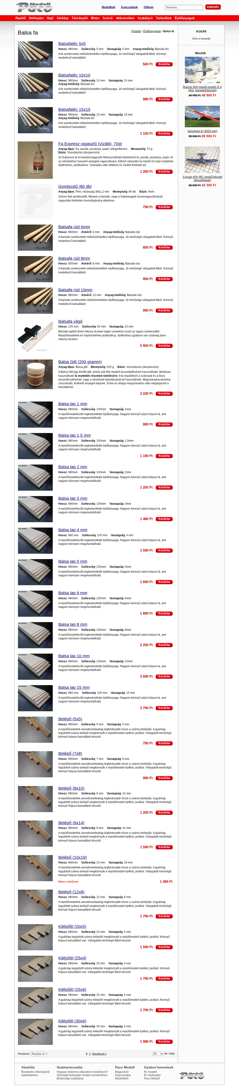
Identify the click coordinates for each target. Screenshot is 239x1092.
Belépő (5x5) (70, 719)
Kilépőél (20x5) (72, 926)
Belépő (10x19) (72, 857)
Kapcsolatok (129, 7)
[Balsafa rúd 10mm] (35, 301)
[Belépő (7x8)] (35, 764)
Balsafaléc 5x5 (72, 43)
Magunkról (122, 1072)
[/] (35, 202)
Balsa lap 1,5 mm (74, 435)
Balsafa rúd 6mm (74, 227)
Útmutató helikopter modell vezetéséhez (82, 1075)
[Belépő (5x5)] (35, 730)
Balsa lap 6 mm (72, 593)
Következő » (99, 1053)
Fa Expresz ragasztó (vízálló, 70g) (90, 143)
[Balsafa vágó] (35, 337)
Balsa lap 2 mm (72, 467)
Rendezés (24, 1053)
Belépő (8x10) (71, 788)
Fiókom (149, 7)
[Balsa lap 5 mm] (35, 572)
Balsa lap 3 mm (72, 498)
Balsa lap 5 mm (72, 561)
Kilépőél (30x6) (72, 1021)
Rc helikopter (152, 1075)
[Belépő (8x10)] (35, 799)
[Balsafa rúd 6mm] (35, 238)
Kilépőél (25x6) (72, 989)
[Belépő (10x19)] (35, 868)
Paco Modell (152, 1078)
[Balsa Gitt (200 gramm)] (35, 374)
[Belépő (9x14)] (35, 834)
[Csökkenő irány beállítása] (47, 1053)
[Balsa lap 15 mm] (35, 698)
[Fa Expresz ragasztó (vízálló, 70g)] (35, 160)
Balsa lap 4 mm (72, 530)
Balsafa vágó (70, 321)
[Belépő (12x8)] (35, 903)
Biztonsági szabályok (70, 1078)
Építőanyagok (152, 31)
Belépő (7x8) (70, 753)
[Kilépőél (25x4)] (35, 969)
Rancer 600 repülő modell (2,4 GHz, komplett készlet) (202, 88)
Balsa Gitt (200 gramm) (80, 361)
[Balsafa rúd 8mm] (35, 269)
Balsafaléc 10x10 (74, 75)
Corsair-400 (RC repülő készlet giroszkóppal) (202, 178)
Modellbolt (108, 7)
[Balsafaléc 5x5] (35, 54)
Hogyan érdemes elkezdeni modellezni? (82, 1072)
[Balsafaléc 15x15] (35, 120)
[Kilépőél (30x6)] (35, 1032)
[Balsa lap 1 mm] (35, 415)
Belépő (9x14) (71, 823)
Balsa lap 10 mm (74, 656)
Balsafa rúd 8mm (74, 258)
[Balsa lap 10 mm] (35, 667)
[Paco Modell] (33, 7)
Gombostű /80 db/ (75, 186)
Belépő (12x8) (71, 892)
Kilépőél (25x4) (72, 958)
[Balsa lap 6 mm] (35, 604)
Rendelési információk (35, 1072)
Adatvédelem (29, 1075)
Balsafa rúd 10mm (75, 290)
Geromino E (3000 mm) (202, 131)
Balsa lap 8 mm (72, 624)
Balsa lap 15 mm (74, 687)
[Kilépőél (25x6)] (35, 1000)
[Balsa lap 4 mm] (35, 541)
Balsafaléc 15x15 (74, 109)
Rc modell (150, 1072)
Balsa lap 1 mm (72, 404)
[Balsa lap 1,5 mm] (35, 446)
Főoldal (136, 31)
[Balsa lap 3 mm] (35, 509)
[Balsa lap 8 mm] (35, 635)
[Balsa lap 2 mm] (35, 478)
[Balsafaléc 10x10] (35, 86)
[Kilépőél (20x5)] (35, 937)
